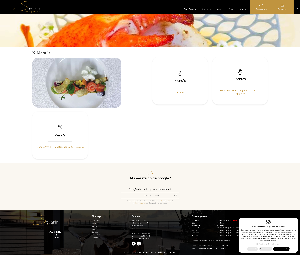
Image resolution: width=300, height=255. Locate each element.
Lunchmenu (180, 92)
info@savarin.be (144, 238)
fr (297, 9)
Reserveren (96, 235)
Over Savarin (96, 221)
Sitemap (96, 216)
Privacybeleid (165, 201)
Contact (95, 232)
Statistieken (275, 244)
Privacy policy (164, 252)
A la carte (95, 223)
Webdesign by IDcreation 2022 (134, 252)
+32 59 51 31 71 (144, 236)
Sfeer (94, 229)
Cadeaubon (96, 238)
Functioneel (263, 244)
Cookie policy (152, 252)
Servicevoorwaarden (139, 203)
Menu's (180, 80)
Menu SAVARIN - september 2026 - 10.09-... (60, 147)
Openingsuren (199, 216)
